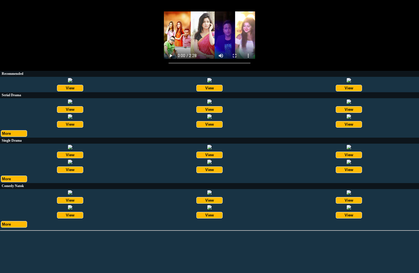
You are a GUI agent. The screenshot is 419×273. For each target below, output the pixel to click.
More (6, 133)
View (70, 88)
